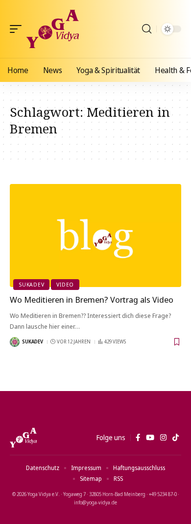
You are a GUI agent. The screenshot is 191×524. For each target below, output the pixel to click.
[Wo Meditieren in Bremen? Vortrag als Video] (95, 235)
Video (65, 284)
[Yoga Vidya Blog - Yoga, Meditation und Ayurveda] (52, 29)
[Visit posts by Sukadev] (15, 342)
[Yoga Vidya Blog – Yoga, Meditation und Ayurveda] (23, 437)
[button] (18, 29)
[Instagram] (163, 437)
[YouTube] (150, 437)
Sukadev (31, 284)
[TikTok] (175, 437)
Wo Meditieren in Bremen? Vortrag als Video (91, 299)
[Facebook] (138, 437)
